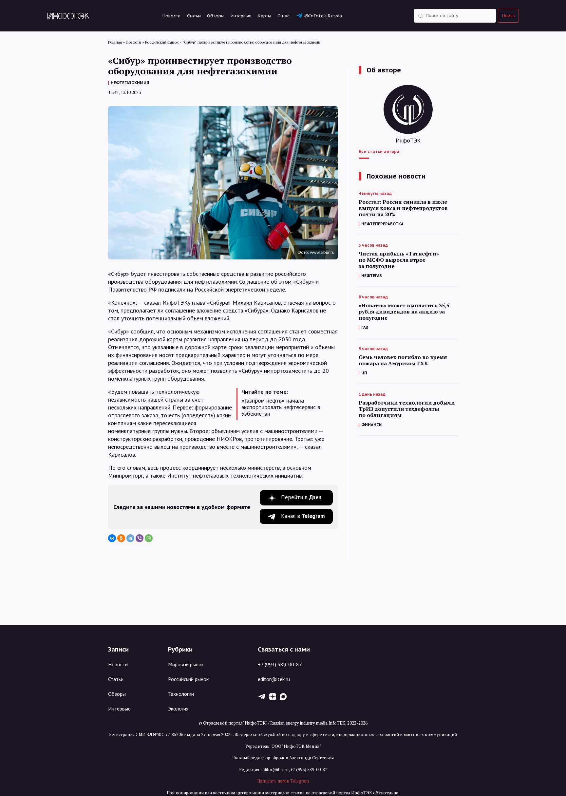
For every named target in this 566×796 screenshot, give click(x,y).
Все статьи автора (379, 151)
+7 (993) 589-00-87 (280, 664)
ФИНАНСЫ (372, 424)
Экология (178, 708)
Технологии (181, 694)
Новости (171, 16)
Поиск (508, 15)
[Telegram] (130, 538)
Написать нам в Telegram (283, 781)
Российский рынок (188, 679)
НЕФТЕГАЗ (371, 275)
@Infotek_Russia (323, 16)
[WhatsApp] (149, 538)
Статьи (194, 16)
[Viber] (139, 538)
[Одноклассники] (121, 538)
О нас (283, 16)
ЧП (364, 372)
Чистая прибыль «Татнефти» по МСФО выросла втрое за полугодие (399, 260)
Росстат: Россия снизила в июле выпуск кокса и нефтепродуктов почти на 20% (403, 208)
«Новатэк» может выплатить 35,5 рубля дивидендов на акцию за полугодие (404, 311)
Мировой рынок (186, 664)
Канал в (303, 516)
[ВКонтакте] (112, 538)
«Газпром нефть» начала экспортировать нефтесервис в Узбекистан (280, 407)
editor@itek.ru (274, 679)
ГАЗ (364, 327)
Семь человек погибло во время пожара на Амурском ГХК (403, 360)
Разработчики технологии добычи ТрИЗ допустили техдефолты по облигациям (407, 409)
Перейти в (301, 497)
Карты (264, 16)
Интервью (241, 16)
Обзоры (215, 16)
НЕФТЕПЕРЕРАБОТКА (382, 223)
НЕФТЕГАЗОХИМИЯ (130, 82)
